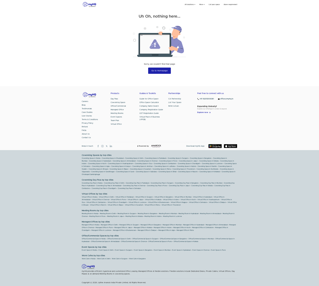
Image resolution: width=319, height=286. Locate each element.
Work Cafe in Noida (88, 258)
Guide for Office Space (148, 99)
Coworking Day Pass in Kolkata (202, 185)
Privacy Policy (87, 123)
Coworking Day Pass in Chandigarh (104, 188)
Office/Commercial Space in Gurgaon (145, 238)
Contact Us (86, 138)
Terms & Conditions (90, 119)
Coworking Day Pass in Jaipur (179, 185)
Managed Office (117, 110)
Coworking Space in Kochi (97, 163)
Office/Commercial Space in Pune (160, 241)
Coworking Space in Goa (143, 163)
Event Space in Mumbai (162, 250)
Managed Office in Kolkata (143, 227)
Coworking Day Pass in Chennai (134, 185)
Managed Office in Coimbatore (202, 227)
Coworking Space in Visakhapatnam (120, 163)
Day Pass (114, 99)
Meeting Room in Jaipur (115, 216)
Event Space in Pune (218, 250)
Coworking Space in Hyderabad (100, 161)
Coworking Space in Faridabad (155, 158)
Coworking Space (118, 102)
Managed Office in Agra (166, 230)
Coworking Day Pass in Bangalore (186, 183)
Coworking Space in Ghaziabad (112, 158)
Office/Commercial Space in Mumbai (201, 238)
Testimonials (87, 109)
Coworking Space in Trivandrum (183, 169)
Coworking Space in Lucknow (212, 163)
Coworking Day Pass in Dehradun (129, 188)
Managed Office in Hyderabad (193, 225)
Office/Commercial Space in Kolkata (186, 241)
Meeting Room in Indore (152, 216)
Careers (85, 101)
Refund (85, 127)
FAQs (84, 130)
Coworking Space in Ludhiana (164, 166)
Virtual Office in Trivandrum (171, 205)
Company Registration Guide (151, 110)
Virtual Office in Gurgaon (144, 197)
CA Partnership (174, 99)
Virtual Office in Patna (152, 205)
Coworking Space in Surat (125, 171)
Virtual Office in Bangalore (163, 197)
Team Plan (115, 120)
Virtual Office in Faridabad (124, 197)
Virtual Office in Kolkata (153, 199)
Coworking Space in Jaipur (188, 161)
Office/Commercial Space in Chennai (134, 241)
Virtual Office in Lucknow (137, 202)
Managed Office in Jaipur (123, 227)
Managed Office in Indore (162, 227)
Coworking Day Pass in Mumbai (211, 183)
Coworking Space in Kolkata (208, 161)
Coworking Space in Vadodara (146, 171)
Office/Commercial (118, 106)
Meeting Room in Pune (97, 216)
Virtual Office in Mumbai (183, 197)
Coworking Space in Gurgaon (178, 158)
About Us (86, 134)
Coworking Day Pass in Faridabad (137, 183)
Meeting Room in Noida (90, 213)
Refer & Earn (173, 106)
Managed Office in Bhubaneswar (124, 230)
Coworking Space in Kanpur (121, 166)
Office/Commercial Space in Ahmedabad (105, 241)
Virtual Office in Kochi (188, 199)
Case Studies (87, 112)
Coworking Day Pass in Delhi (114, 183)
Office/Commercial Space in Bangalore (173, 238)
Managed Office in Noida (90, 225)
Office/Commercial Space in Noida (94, 238)
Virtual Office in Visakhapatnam (208, 199)
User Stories (87, 116)
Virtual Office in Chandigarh (117, 202)
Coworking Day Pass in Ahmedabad (108, 185)
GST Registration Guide (149, 113)
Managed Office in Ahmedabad (217, 225)
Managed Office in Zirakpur (147, 230)
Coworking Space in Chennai (147, 161)
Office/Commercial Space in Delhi (119, 238)
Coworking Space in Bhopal (98, 169)
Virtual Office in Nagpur (179, 202)
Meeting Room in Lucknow (172, 216)
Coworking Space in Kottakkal (209, 171)
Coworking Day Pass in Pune (157, 185)
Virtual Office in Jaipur (135, 199)
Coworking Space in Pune (168, 161)
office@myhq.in (226, 99)
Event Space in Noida (89, 250)
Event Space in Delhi (106, 250)
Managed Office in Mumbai (172, 225)
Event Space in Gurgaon (123, 250)
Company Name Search (149, 106)
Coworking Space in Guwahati (140, 169)
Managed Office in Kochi (181, 227)
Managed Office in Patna (185, 230)
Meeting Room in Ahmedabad (210, 213)
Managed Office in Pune (104, 227)
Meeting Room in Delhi (108, 213)
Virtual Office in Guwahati (134, 205)
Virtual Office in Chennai (100, 199)
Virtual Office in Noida (89, 197)
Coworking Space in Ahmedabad (124, 161)
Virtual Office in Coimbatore (96, 202)
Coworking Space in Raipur (119, 169)
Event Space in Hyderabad (181, 250)
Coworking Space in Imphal (186, 166)
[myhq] (89, 4)
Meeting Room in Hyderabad (188, 213)
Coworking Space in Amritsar (142, 166)
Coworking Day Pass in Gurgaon (162, 183)
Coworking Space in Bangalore (200, 158)
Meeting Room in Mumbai (168, 213)
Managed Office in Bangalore (151, 225)
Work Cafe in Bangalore (137, 258)
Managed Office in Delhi (109, 225)
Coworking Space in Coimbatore (165, 163)
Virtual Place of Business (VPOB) (149, 118)
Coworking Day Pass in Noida (92, 183)
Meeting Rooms (117, 113)
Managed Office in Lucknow (101, 230)
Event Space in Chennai (200, 250)
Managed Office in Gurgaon (129, 225)
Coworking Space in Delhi (134, 158)
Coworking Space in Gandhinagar (102, 171)
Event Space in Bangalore (143, 250)
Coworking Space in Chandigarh (189, 163)
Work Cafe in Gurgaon (119, 258)
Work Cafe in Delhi (103, 258)
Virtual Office (116, 124)
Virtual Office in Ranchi (98, 205)
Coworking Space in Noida (91, 158)
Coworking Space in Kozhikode (207, 169)
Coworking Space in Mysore (188, 171)
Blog (83, 105)
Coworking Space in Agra (101, 166)
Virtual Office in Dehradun (198, 202)
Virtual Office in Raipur (115, 205)
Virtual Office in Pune (118, 199)
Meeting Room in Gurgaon (127, 213)
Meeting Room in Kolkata (134, 216)
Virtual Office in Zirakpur (217, 202)
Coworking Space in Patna (162, 169)
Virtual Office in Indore (171, 199)
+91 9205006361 (206, 99)
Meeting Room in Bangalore (147, 213)
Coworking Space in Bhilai (167, 171)
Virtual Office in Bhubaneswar (158, 202)
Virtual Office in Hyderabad (202, 197)
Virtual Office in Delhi (106, 197)
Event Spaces (116, 117)
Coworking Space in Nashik (207, 166)
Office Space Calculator (149, 102)
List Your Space (174, 102)
